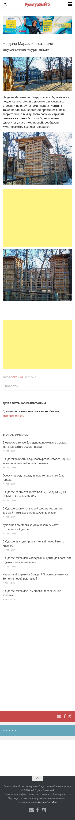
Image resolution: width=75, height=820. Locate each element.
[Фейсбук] (65, 716)
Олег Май (17, 377)
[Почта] (59, 716)
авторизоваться (13, 415)
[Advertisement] (37, 218)
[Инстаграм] (70, 716)
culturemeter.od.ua (46, 802)
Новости (11, 386)
